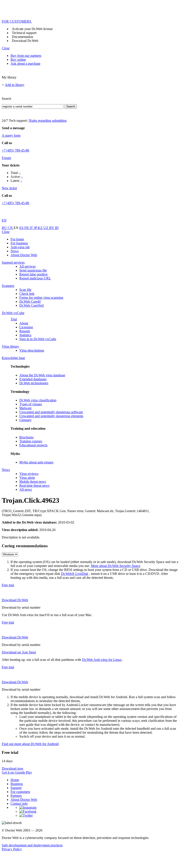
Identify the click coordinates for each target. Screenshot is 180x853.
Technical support (24, 33)
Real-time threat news (34, 485)
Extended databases (33, 379)
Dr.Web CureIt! (30, 301)
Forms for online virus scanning (41, 297)
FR (27, 228)
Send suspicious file (33, 270)
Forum (6, 158)
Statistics (25, 335)
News (15, 251)
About (23, 323)
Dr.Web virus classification (37, 400)
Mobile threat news (32, 481)
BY (52, 228)
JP (36, 228)
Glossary (25, 420)
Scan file (25, 289)
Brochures (26, 437)
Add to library (14, 85)
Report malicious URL (35, 278)
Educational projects (33, 445)
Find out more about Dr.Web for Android (30, 744)
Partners (16, 796)
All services (27, 266)
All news (25, 489)
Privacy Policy (12, 849)
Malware (25, 408)
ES (21, 228)
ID (57, 228)
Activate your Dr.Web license (32, 29)
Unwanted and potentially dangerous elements (51, 416)
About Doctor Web (24, 255)
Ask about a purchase (25, 63)
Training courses (30, 441)
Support (16, 788)
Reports (24, 331)
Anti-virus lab (20, 247)
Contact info (19, 803)
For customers (20, 792)
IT (32, 228)
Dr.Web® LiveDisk (74, 574)
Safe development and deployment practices (32, 845)
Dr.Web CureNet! (31, 305)
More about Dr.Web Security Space (115, 566)
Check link (26, 293)
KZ (40, 228)
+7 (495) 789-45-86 (15, 150)
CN (11, 228)
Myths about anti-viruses (36, 462)
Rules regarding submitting (48, 120)
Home (15, 780)
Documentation (22, 37)
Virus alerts (27, 477)
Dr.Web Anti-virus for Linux (102, 660)
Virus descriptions (31, 350)
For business (19, 243)
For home (17, 239)
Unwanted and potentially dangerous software (51, 412)
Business (17, 784)
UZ (46, 228)
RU (5, 228)
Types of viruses (30, 404)
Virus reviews (28, 474)
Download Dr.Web (25, 41)
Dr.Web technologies (33, 383)
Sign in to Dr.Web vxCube (37, 339)
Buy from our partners (26, 55)
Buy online (18, 59)
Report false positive (33, 274)
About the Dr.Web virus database (42, 375)
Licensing (26, 327)
